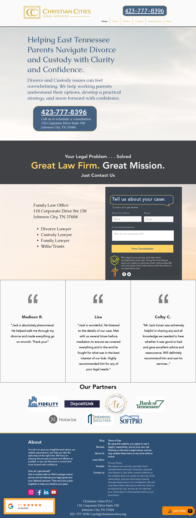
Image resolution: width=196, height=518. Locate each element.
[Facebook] (39, 492)
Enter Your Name (121, 213)
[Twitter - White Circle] (129, 274)
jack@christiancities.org (109, 514)
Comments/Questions (123, 227)
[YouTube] (54, 492)
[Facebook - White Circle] (124, 274)
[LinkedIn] (46, 492)
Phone (147, 213)
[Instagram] (31, 492)
